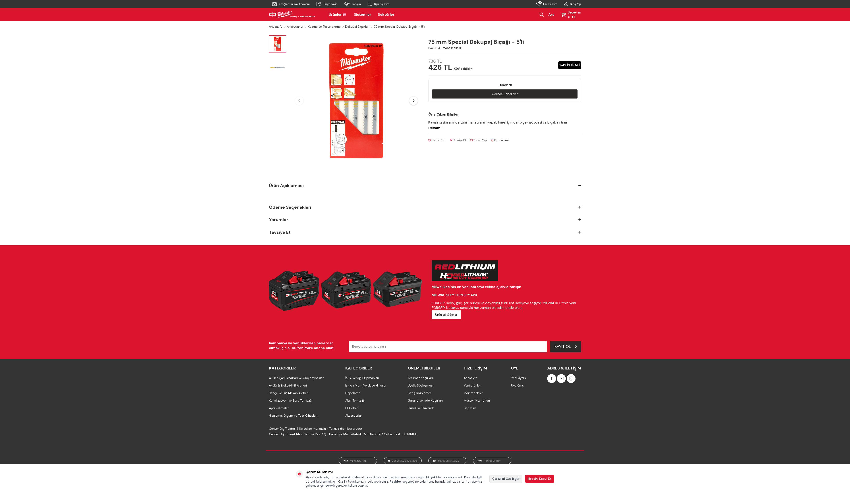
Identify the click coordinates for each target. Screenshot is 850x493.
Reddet (396, 481)
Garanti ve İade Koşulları (425, 400)
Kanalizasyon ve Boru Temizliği (290, 400)
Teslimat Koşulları (420, 378)
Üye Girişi (517, 385)
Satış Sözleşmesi (420, 393)
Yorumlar (278, 219)
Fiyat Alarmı (501, 140)
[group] (356, 100)
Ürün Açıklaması (286, 185)
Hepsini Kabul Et (539, 479)
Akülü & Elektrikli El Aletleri (288, 385)
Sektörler (386, 14)
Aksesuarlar (295, 27)
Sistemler (362, 14)
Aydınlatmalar (279, 408)
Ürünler (335, 14)
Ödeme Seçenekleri (290, 207)
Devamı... (436, 128)
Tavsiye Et (459, 140)
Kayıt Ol (562, 346)
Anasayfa (275, 27)
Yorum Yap (480, 140)
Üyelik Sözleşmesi (420, 385)
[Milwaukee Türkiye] (292, 14)
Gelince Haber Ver (505, 94)
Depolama (352, 393)
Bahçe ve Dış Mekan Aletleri (289, 393)
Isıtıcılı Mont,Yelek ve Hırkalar (365, 385)
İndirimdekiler (473, 393)
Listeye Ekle (438, 140)
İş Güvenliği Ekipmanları (362, 378)
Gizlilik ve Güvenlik (421, 408)
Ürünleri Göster (446, 315)
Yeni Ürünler (472, 385)
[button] (299, 101)
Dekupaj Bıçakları (357, 27)
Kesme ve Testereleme (324, 27)
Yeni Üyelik (518, 378)
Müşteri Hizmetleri (477, 400)
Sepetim (470, 408)
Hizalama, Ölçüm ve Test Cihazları (293, 416)
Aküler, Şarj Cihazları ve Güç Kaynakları (296, 378)
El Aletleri (352, 408)
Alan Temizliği (355, 400)
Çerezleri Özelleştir (506, 479)
